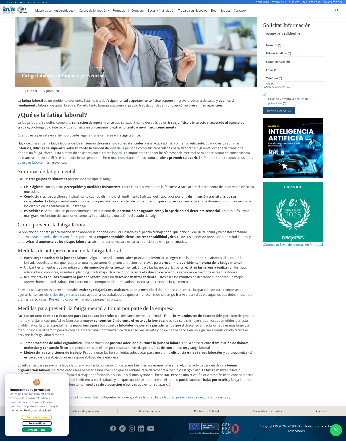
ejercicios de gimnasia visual (65, 294)
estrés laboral (112, 153)
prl (227, 397)
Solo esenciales (36, 417)
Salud (97, 397)
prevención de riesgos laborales (200, 397)
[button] (336, 430)
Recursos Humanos (77, 397)
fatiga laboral (165, 397)
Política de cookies (147, 411)
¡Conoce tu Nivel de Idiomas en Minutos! (293, 244)
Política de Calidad (206, 411)
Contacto (262, 2)
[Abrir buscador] (337, 10)
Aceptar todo (37, 429)
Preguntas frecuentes (267, 411)
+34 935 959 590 (332, 2)
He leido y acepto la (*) (288, 101)
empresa (124, 397)
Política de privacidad (86, 411)
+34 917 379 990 (311, 2)
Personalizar (36, 423)
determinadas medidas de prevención (46, 237)
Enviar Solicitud (279, 110)
